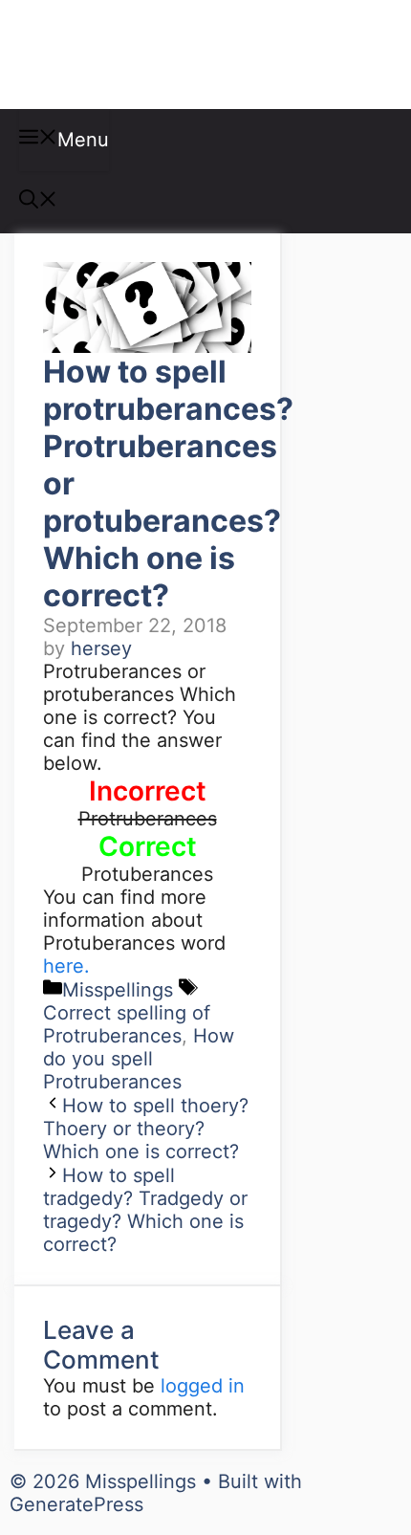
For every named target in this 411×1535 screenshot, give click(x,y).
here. (66, 965)
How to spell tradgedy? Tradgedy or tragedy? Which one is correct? (145, 1210)
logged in (203, 1385)
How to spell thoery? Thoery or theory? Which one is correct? (146, 1128)
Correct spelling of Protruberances (126, 1024)
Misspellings (116, 54)
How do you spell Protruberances (138, 1058)
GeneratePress (76, 1504)
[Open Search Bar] (38, 201)
